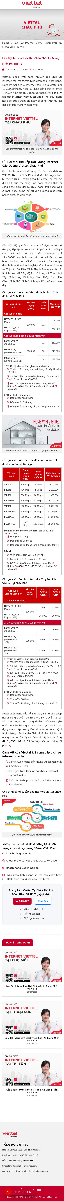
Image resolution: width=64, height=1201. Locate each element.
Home (5, 43)
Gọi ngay (23, 900)
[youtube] (39, 1190)
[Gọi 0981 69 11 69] (8, 1192)
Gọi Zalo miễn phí (32, 1150)
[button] (60, 4)
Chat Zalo (43, 901)
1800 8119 (24, 1155)
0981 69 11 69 (26, 566)
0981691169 (16, 1150)
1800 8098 (28, 1160)
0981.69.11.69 (26, 386)
